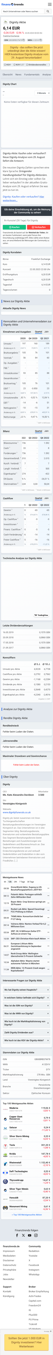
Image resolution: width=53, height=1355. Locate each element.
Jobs (5, 1274)
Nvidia (12, 1154)
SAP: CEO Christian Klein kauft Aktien (28, 938)
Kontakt (7, 1291)
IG (30, 1310)
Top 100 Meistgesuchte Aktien (27, 1214)
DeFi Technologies (18, 1171)
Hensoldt (13, 1198)
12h (9, 881)
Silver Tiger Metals (18, 1189)
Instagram (34, 1270)
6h (5, 881)
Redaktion (34, 1251)
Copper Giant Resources (15, 1118)
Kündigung (8, 1296)
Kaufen (16, 227)
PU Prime (33, 1319)
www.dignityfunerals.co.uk (17, 812)
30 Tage (30, 881)
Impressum (9, 1251)
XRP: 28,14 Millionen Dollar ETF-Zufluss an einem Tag (26, 932)
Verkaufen (40, 227)
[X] (23, 1235)
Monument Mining (18, 1206)
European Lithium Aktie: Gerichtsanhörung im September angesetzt (26, 946)
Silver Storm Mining (19, 1136)
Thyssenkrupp (16, 1180)
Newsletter (8, 1279)
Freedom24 (35, 1305)
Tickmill (33, 1324)
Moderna (13, 1108)
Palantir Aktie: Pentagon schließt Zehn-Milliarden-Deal (26, 896)
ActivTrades (35, 1296)
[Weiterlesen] (48, 888)
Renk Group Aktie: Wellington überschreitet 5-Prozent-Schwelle (26, 955)
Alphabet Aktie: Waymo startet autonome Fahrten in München (25, 962)
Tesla (12, 1145)
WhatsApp (34, 1274)
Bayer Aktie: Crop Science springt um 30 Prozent (28, 903)
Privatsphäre (9, 1270)
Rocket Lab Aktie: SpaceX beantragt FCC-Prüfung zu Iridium (27, 910)
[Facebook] (17, 1235)
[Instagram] (35, 1235)
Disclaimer (8, 1260)
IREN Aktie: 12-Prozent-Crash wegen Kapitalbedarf (28, 969)
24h (15, 881)
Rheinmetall (15, 1163)
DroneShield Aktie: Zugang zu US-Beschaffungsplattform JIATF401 (26, 888)
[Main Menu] (50, 4)
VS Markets (35, 1329)
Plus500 (33, 1315)
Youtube (33, 1256)
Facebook (34, 1265)
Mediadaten (9, 1256)
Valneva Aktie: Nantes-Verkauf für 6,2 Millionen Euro (28, 925)
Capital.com (35, 1301)
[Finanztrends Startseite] (12, 6)
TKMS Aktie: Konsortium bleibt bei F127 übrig (27, 918)
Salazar (13, 1127)
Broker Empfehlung (39, 1291)
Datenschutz (9, 1265)
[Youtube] (29, 1235)
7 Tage (22, 881)
